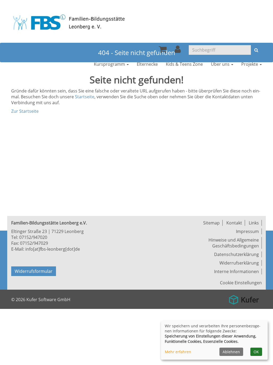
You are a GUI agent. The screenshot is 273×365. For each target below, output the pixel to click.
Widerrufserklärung (239, 263)
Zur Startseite (25, 111)
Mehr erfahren (178, 351)
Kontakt (234, 223)
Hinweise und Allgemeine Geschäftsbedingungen (233, 243)
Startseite (84, 97)
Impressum (247, 231)
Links (254, 223)
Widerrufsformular (34, 271)
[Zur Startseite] (71, 22)
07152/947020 (33, 237)
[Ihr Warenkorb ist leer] (163, 51)
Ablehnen (231, 351)
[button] (178, 51)
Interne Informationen (236, 271)
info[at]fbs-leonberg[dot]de (52, 249)
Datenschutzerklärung (236, 254)
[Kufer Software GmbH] (244, 298)
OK (256, 351)
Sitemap (211, 223)
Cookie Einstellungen (241, 283)
